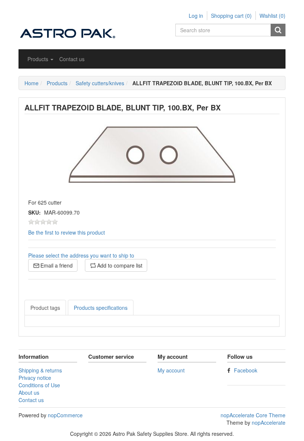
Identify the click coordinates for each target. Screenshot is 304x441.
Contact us (72, 59)
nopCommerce (65, 415)
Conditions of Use (39, 385)
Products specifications (101, 307)
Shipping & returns (40, 370)
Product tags (45, 307)
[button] (40, 59)
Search (278, 30)
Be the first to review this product (66, 232)
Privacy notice (35, 377)
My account (171, 370)
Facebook (245, 370)
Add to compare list (119, 265)
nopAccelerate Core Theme (253, 415)
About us (29, 392)
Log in (196, 15)
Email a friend (56, 265)
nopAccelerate (268, 422)
